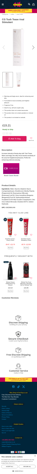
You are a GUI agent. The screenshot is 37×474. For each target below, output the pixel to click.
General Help (5, 410)
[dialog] (18, 464)
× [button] (35, 456)
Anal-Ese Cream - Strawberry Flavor (26, 239)
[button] (3, 4)
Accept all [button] (9, 466)
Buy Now (10, 247)
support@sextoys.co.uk (8, 442)
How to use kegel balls (8, 430)
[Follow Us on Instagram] (13, 387)
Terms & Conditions (7, 415)
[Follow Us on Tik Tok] (18, 387)
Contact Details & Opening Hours (11, 444)
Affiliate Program (6, 446)
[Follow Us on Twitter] (23, 387)
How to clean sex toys (8, 428)
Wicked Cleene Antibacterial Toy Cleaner (10, 283)
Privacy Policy (6, 417)
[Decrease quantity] (3, 133)
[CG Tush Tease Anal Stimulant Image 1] (18, 47)
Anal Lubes (20, 14)
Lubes (12, 14)
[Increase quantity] (10, 133)
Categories (5, 14)
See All (4, 433)
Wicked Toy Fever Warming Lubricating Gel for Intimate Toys (26, 283)
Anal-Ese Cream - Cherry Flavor (10, 239)
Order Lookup (6, 408)
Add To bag (16, 139)
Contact (4, 419)
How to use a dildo (7, 426)
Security (4, 406)
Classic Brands (13, 175)
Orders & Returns (7, 412)
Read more (12, 463)
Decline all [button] (27, 466)
